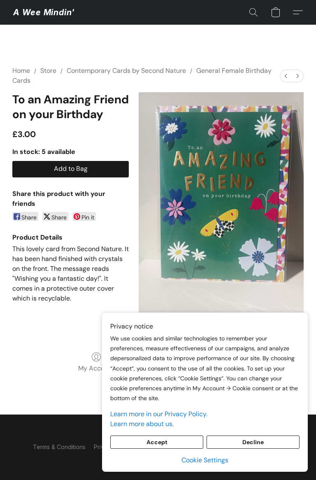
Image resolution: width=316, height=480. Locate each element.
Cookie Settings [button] (204, 460)
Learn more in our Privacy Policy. (158, 414)
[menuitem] (286, 76)
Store (48, 70)
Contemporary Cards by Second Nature (126, 70)
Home (21, 70)
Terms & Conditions (59, 446)
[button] (43, 12)
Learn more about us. (142, 423)
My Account (96, 368)
